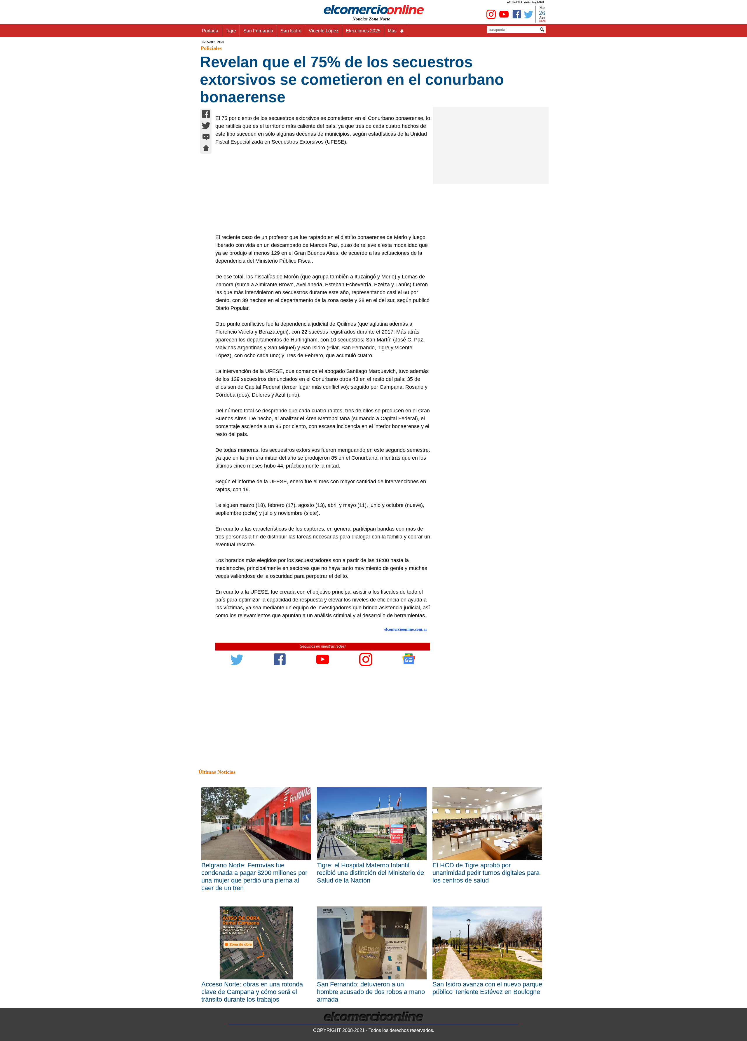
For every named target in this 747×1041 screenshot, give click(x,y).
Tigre (231, 30)
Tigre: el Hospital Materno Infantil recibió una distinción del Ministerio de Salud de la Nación (370, 873)
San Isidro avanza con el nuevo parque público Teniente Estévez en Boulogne (487, 988)
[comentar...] (206, 137)
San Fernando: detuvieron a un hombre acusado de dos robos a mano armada (371, 992)
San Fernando (258, 30)
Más (392, 30)
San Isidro (290, 30)
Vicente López (323, 30)
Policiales (211, 48)
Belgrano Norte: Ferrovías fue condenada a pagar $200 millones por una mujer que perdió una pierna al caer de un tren (254, 877)
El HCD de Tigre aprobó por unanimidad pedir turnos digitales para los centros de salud (486, 873)
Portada (210, 30)
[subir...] (206, 149)
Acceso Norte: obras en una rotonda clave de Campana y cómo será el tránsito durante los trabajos (252, 992)
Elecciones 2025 (363, 30)
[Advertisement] (319, 190)
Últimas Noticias (216, 772)
